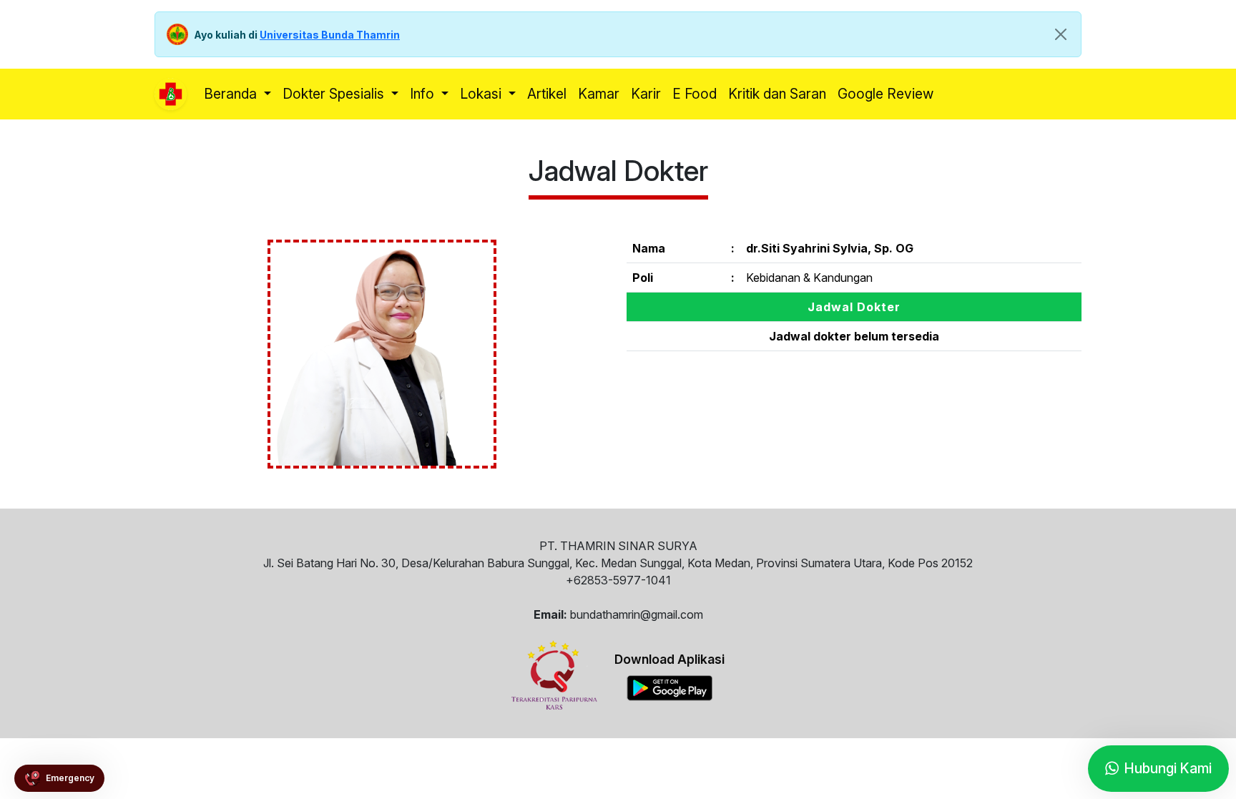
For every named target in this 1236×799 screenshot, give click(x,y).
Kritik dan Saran (777, 93)
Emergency (70, 772)
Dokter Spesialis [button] (335, 93)
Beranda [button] (232, 93)
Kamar (598, 93)
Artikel (546, 93)
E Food (694, 93)
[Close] (1060, 34)
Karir (646, 93)
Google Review (885, 93)
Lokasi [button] (482, 93)
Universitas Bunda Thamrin (330, 35)
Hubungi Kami (1168, 762)
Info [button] (424, 93)
